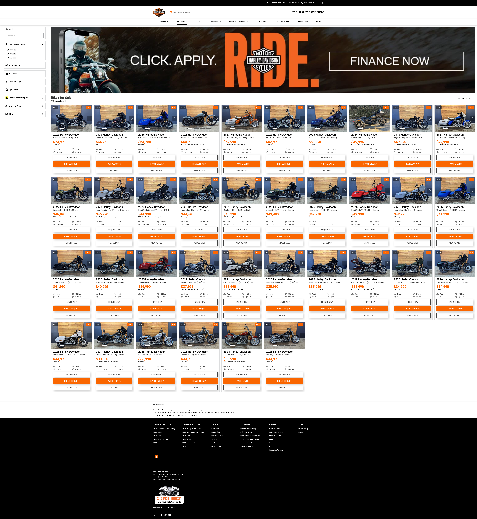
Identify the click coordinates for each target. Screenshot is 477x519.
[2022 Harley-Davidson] (71, 190)
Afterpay (214, 439)
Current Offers (216, 446)
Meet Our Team (275, 436)
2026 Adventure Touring (162, 439)
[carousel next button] (89, 118)
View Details (71, 170)
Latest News (302, 22)
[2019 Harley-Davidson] (199, 263)
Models (163, 22)
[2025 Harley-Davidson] (284, 118)
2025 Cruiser (187, 439)
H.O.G (271, 446)
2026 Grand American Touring (164, 429)
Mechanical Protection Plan (250, 436)
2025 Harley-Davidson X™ (191, 429)
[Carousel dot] (62, 128)
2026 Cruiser (158, 432)
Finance (262, 22)
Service (214, 22)
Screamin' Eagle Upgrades (250, 446)
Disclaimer (302, 432)
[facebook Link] (322, 2)
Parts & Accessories (238, 22)
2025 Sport (186, 446)
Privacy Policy (303, 429)
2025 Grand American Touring (193, 432)
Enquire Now (71, 157)
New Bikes (215, 429)
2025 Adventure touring (191, 443)
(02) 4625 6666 (163, 477)
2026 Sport (157, 443)
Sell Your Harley (246, 432)
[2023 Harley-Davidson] (242, 118)
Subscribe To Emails (276, 450)
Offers (200, 22)
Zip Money (215, 443)
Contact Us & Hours (276, 432)
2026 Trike (157, 436)
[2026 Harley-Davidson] (71, 118)
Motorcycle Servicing (248, 429)
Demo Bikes (215, 432)
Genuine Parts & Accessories (250, 443)
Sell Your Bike (283, 22)
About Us (272, 439)
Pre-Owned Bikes (217, 436)
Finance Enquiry (71, 164)
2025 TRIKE (186, 436)
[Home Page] (159, 12)
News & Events (274, 429)
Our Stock (182, 22)
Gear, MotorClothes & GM (249, 439)
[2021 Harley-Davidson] (199, 118)
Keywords (9, 29)
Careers (272, 443)
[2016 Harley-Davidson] (412, 118)
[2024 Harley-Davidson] (369, 118)
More (318, 22)
